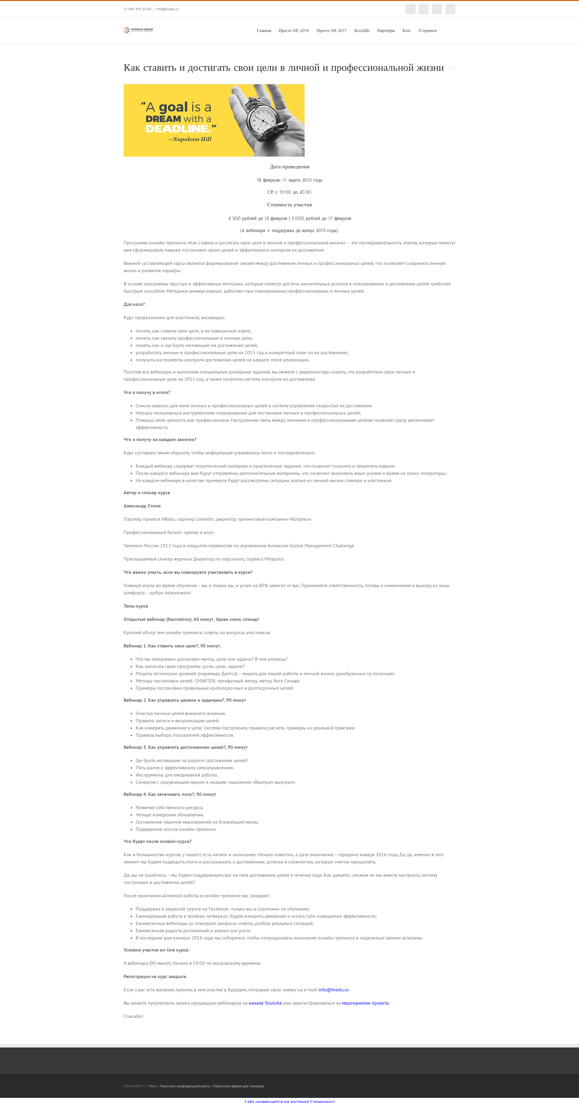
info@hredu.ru (167, 9)
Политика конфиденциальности (185, 1086)
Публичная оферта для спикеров (238, 1086)
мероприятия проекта (365, 1003)
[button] (446, 30)
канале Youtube (265, 1003)
